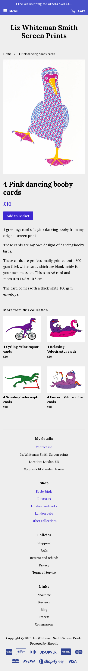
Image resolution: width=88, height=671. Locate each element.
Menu (13, 11)
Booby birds (44, 491)
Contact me (44, 447)
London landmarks (44, 506)
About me (44, 595)
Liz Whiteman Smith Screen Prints (44, 32)
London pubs (44, 513)
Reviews (44, 602)
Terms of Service (44, 572)
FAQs (44, 551)
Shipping (44, 543)
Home (7, 53)
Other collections (44, 521)
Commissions (44, 624)
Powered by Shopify (44, 643)
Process (44, 617)
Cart (81, 11)
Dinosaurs (44, 499)
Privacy (44, 565)
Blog (44, 610)
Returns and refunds (44, 558)
